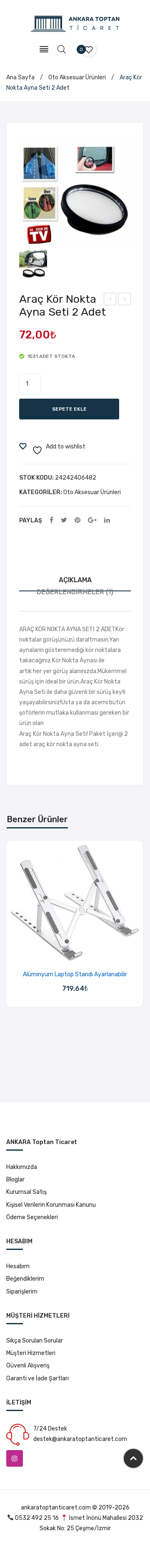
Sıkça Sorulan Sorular (34, 1340)
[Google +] (92, 521)
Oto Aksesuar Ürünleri (77, 77)
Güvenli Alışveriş (28, 1365)
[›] (135, 939)
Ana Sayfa (20, 77)
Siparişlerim (22, 1291)
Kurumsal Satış (26, 1192)
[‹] (15, 939)
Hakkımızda (21, 1167)
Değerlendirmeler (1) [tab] (75, 592)
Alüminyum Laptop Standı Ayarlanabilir (75, 974)
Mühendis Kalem (110, 300)
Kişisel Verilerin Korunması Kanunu (51, 1204)
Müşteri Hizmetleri (30, 1353)
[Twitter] (64, 521)
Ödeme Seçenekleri (32, 1217)
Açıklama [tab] (75, 580)
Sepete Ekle (69, 409)
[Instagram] (14, 1458)
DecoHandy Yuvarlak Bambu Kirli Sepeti (125, 300)
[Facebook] (51, 521)
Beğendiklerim (25, 1278)
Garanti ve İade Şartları (37, 1378)
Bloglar (15, 1179)
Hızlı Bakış (86, 951)
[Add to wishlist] (64, 951)
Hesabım (18, 1266)
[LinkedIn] (107, 521)
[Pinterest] (77, 521)
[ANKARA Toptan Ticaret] (75, 23)
